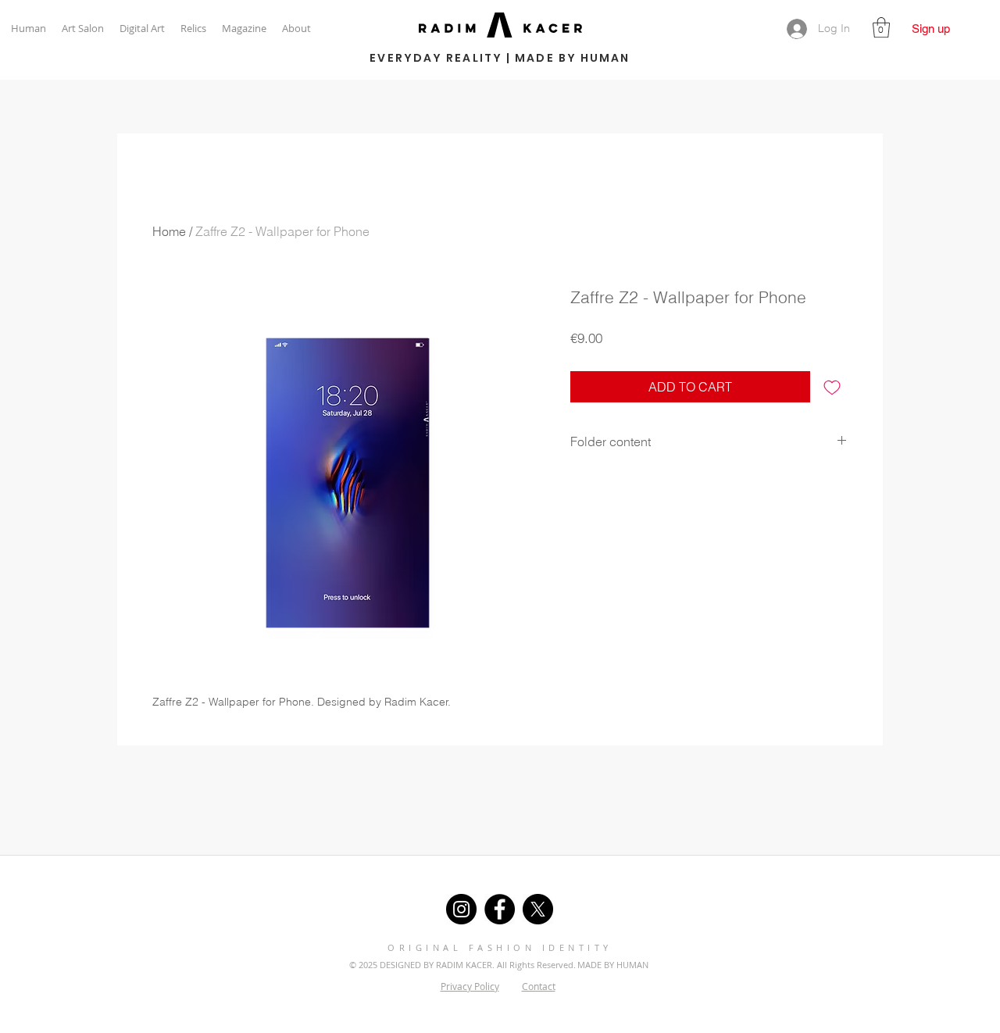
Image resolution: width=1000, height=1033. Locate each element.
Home (169, 231)
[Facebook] (499, 909)
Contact (538, 986)
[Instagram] (461, 909)
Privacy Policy (470, 986)
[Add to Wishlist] (832, 386)
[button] (881, 27)
